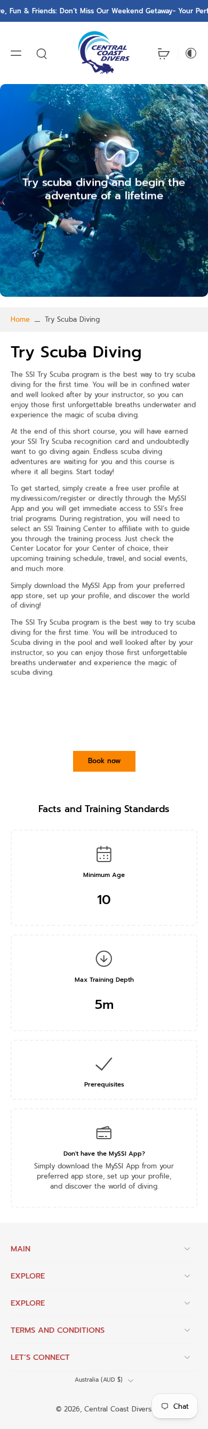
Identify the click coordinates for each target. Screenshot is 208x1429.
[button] (16, 53)
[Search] (41, 53)
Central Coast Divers (117, 1410)
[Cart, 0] (163, 53)
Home (20, 319)
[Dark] (187, 53)
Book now (104, 761)
